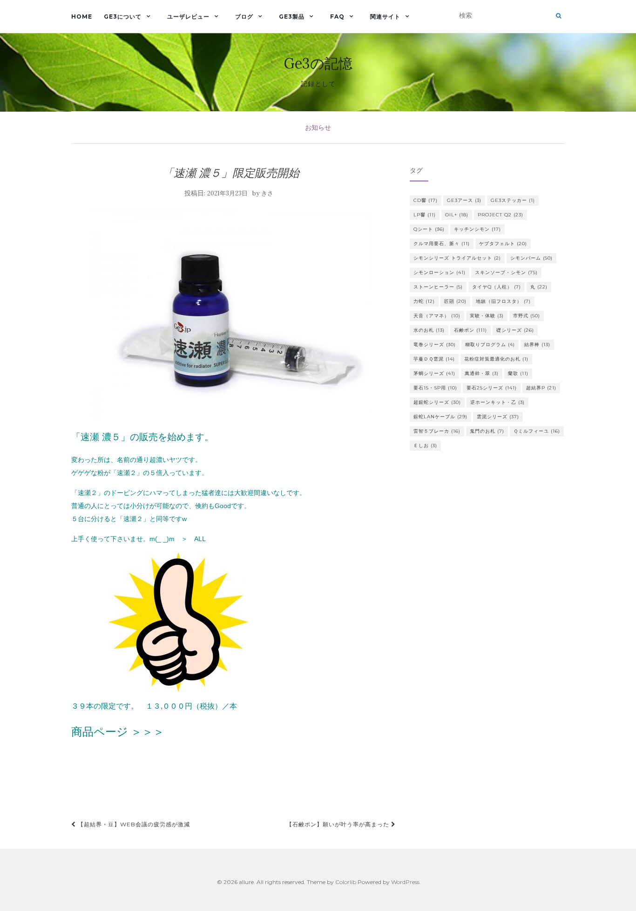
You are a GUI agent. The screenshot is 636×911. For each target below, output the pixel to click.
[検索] (558, 16)
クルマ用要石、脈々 (441, 244)
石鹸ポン (470, 330)
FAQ (337, 16)
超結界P (541, 388)
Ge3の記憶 (318, 63)
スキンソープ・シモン (506, 272)
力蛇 (424, 301)
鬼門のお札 (487, 431)
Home (81, 16)
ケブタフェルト (503, 244)
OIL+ (456, 215)
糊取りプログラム (490, 345)
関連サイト (385, 16)
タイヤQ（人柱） (496, 287)
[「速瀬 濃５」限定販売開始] (231, 313)
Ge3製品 (291, 16)
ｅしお (425, 445)
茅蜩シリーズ (434, 373)
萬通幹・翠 (482, 373)
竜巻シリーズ (434, 345)
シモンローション (439, 272)
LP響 (424, 215)
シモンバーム (531, 258)
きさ (267, 193)
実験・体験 (487, 316)
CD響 (425, 200)
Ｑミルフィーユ (537, 431)
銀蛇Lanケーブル (440, 417)
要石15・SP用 (435, 388)
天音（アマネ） (436, 316)
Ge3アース (464, 200)
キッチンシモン (477, 229)
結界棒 (537, 345)
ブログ (244, 16)
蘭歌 (518, 373)
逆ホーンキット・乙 (497, 402)
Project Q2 (500, 215)
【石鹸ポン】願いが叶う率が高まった (338, 824)
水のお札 (429, 330)
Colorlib (345, 881)
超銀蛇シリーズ (437, 402)
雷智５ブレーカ (436, 431)
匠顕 (455, 301)
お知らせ (318, 127)
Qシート (429, 229)
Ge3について (123, 16)
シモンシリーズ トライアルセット (457, 258)
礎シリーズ (515, 330)
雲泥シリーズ (498, 417)
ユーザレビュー (188, 16)
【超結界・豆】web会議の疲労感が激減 (133, 824)
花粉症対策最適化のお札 (496, 359)
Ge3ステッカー (513, 200)
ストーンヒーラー (438, 287)
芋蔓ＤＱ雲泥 (434, 359)
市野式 (526, 316)
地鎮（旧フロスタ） (503, 301)
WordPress (405, 881)
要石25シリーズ (492, 388)
